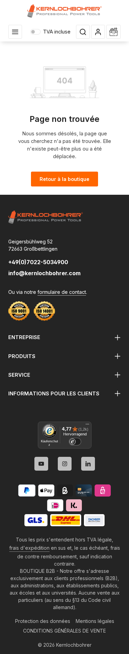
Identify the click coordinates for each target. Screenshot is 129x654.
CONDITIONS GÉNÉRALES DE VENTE (64, 631)
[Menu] (15, 32)
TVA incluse (50, 32)
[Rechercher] (83, 32)
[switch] (75, 441)
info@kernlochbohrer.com (44, 273)
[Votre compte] (98, 32)
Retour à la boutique (64, 179)
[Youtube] (41, 464)
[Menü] (87, 426)
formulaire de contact (61, 292)
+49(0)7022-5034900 (38, 262)
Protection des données (42, 621)
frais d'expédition (29, 548)
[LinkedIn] (88, 464)
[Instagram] (65, 464)
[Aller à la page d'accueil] (64, 11)
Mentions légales (95, 621)
